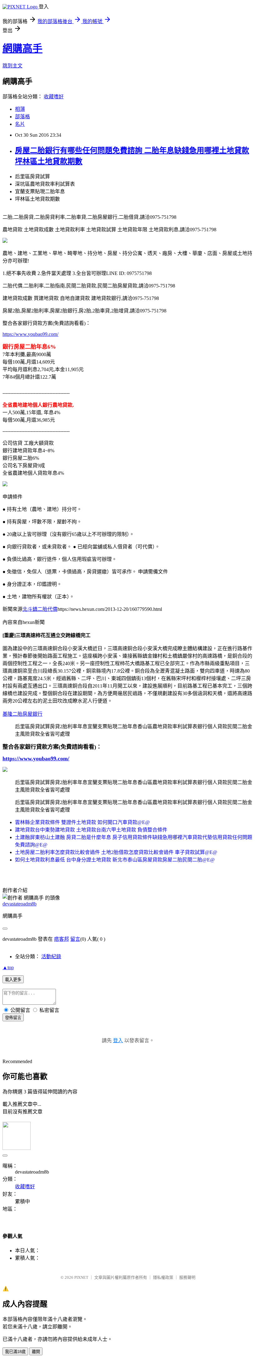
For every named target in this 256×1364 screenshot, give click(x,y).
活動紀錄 (51, 956)
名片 (20, 124)
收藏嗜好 (54, 96)
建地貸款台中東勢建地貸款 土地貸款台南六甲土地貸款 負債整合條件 (91, 829)
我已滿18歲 (15, 1351)
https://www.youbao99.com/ (30, 334)
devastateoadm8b (19, 903)
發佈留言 (13, 1017)
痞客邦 (61, 939)
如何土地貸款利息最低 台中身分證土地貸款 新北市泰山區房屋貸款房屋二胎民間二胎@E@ (115, 859)
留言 (75, 939)
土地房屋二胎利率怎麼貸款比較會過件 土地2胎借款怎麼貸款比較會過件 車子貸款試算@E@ (116, 852)
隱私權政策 (163, 1277)
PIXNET (81, 1277)
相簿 (20, 109)
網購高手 (22, 48)
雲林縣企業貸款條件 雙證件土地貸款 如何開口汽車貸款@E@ (82, 822)
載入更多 (13, 979)
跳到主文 (12, 65)
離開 (36, 1351)
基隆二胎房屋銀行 (22, 714)
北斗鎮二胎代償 (39, 609)
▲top (8, 967)
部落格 (22, 116)
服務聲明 (187, 1277)
